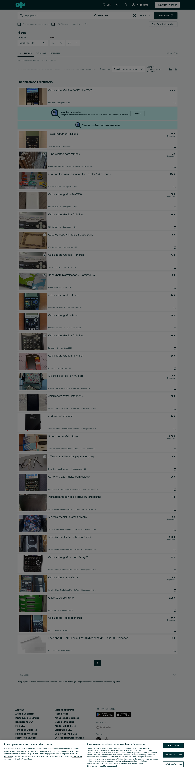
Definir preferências (173, 764)
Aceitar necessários (173, 755)
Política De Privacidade (22, 759)
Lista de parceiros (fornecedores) (102, 766)
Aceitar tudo (173, 745)
